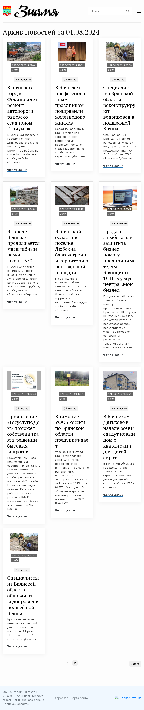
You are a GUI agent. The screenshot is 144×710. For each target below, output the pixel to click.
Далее (135, 664)
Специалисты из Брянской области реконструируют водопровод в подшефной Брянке (119, 108)
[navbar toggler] (138, 11)
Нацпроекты (23, 79)
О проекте (61, 698)
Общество (70, 79)
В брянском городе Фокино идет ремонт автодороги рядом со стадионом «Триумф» (22, 108)
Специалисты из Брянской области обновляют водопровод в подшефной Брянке (23, 595)
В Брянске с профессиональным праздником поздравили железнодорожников (71, 105)
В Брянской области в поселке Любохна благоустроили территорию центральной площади (71, 252)
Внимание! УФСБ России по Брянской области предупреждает (71, 431)
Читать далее (17, 169)
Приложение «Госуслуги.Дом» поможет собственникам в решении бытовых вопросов (23, 434)
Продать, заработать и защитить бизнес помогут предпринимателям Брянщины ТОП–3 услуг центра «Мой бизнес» (119, 260)
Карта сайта (79, 698)
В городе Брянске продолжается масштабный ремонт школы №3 (23, 246)
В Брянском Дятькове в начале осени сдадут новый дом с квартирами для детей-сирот (119, 437)
